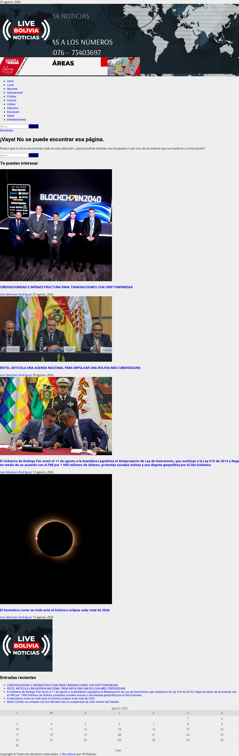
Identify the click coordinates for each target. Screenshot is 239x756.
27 (119, 740)
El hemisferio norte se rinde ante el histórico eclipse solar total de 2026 (55, 610)
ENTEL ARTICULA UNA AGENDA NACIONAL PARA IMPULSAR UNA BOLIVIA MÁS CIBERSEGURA (70, 368)
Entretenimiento (16, 119)
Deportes (13, 108)
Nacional (12, 88)
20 (119, 735)
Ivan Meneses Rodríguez (16, 294)
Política (11, 96)
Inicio (10, 81)
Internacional (15, 92)
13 (119, 729)
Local (10, 85)
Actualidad (6, 130)
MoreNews (69, 754)
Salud (10, 115)
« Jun (118, 750)
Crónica (11, 100)
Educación (13, 112)
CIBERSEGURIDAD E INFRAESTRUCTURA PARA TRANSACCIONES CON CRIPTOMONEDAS (66, 287)
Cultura (11, 104)
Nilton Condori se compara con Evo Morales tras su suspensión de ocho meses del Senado (63, 702)
